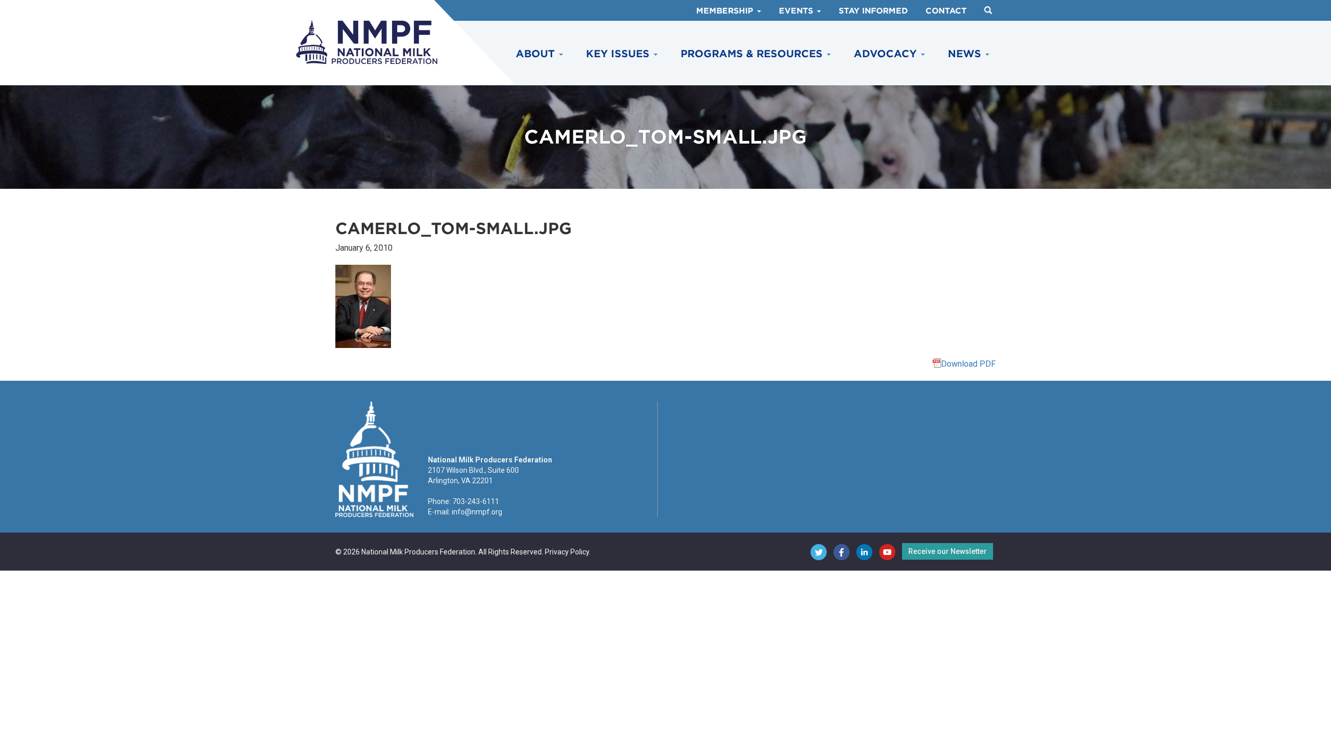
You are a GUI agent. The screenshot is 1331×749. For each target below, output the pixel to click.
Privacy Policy (567, 552)
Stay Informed (873, 11)
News (966, 54)
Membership (726, 11)
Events (797, 11)
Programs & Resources (753, 54)
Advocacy (887, 54)
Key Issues (619, 54)
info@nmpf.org (477, 512)
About (537, 54)
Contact (946, 11)
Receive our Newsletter (947, 551)
